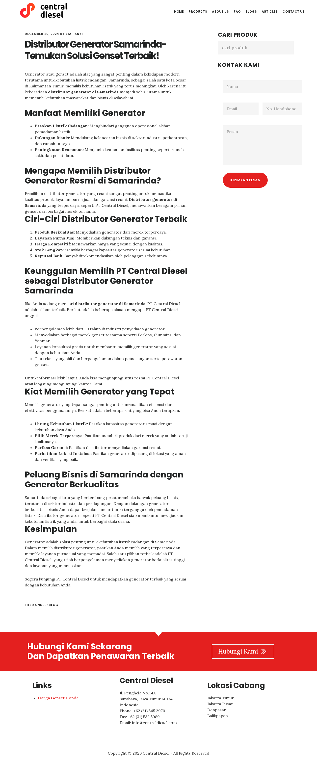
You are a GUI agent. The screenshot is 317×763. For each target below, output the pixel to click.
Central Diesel (47, 11)
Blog (53, 605)
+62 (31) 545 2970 (149, 710)
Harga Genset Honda (58, 697)
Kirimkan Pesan (245, 180)
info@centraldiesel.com (154, 722)
